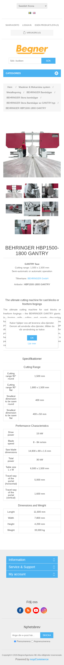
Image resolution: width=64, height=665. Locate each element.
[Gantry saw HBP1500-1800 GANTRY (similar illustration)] (14, 191)
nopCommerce (39, 659)
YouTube (36, 610)
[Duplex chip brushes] (23, 227)
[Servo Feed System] (32, 191)
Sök (48, 60)
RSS (28, 610)
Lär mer (32, 343)
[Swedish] (30, 12)
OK (32, 338)
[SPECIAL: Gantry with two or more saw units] (14, 209)
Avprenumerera (42, 641)
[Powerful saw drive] (41, 227)
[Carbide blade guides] (50, 209)
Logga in (27, 25)
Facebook (20, 610)
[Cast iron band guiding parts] (32, 209)
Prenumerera (24, 641)
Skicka (47, 635)
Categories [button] (13, 73)
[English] (34, 12)
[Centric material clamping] (50, 191)
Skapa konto (12, 25)
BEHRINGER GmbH (38, 278)
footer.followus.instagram (44, 610)
